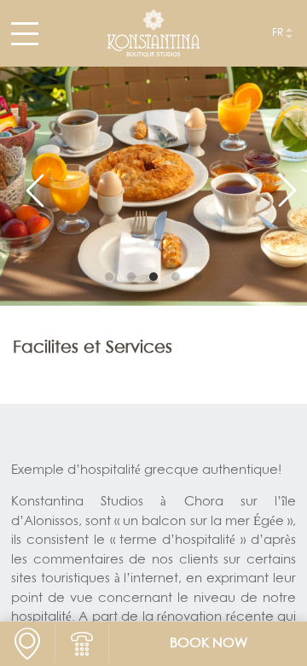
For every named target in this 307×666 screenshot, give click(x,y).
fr (277, 33)
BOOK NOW (208, 644)
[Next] (279, 183)
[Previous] (27, 183)
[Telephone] (82, 644)
